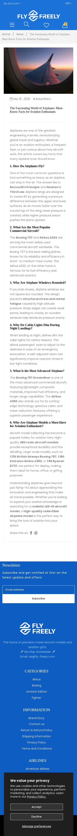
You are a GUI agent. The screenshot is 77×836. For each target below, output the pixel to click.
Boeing (36, 685)
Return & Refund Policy (36, 730)
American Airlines (37, 769)
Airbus (36, 679)
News (19, 34)
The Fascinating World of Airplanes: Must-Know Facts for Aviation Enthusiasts (36, 109)
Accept (37, 807)
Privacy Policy (36, 742)
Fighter (36, 698)
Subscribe (38, 598)
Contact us (36, 724)
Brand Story (36, 718)
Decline (36, 817)
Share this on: (19, 533)
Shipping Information (36, 736)
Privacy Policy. (36, 797)
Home (6, 34)
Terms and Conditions (36, 749)
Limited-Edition (36, 692)
